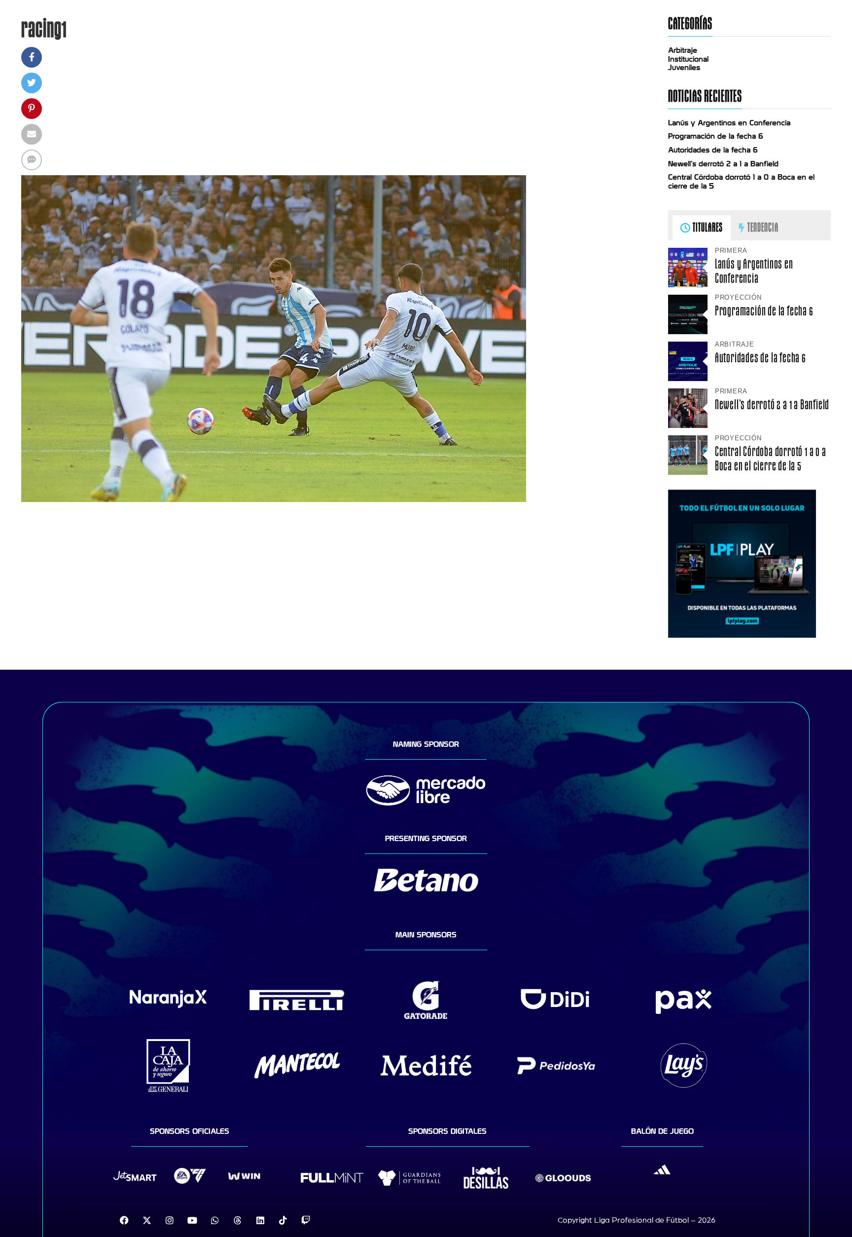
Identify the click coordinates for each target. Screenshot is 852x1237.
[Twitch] (306, 1220)
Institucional (688, 59)
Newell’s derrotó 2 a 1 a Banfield (723, 164)
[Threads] (238, 1220)
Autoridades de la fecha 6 (713, 150)
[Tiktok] (283, 1220)
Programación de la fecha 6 (715, 136)
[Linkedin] (260, 1220)
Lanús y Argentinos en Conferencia (729, 123)
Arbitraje (682, 50)
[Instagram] (169, 1220)
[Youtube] (192, 1220)
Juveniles (684, 68)
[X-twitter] (147, 1220)
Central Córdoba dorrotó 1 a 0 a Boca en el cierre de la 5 (770, 458)
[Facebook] (124, 1220)
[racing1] (273, 499)
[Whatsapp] (215, 1220)
